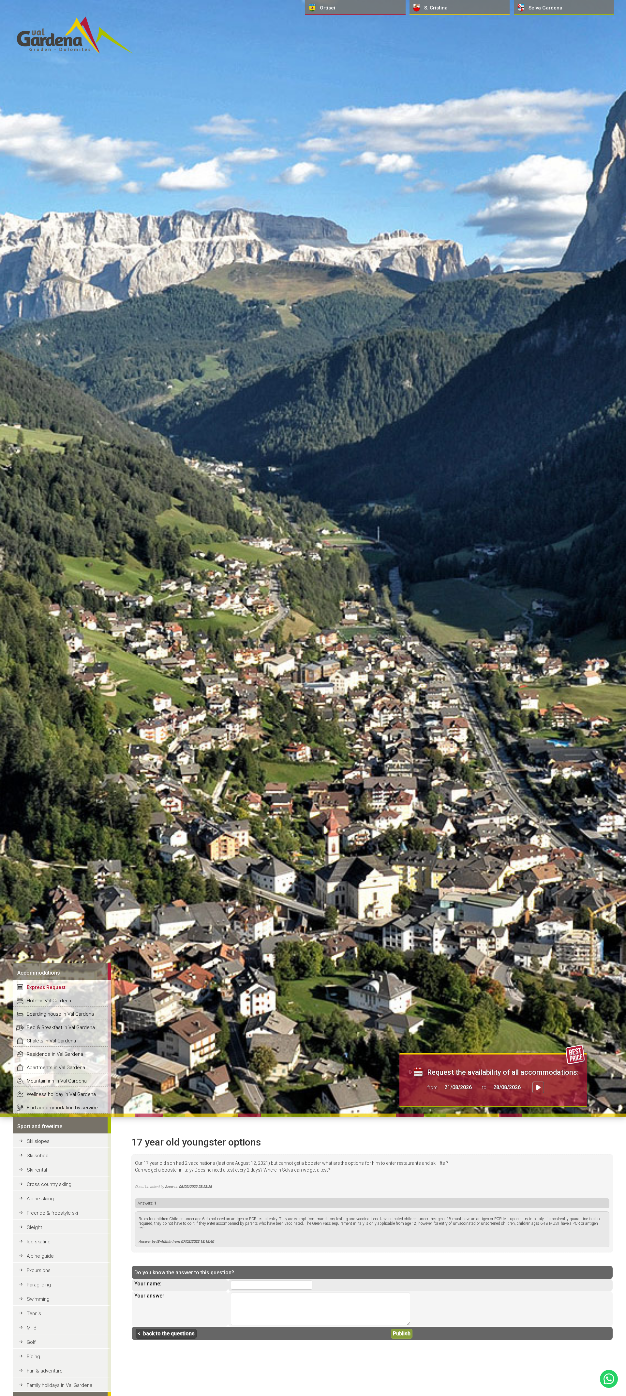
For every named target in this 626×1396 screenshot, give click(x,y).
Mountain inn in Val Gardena (57, 1081)
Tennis (34, 1313)
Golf (31, 1342)
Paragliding (39, 1285)
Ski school (38, 1156)
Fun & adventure (45, 1371)
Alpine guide (40, 1256)
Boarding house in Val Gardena (60, 1014)
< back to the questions (166, 1333)
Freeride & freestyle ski (52, 1213)
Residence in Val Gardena (55, 1054)
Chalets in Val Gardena (51, 1041)
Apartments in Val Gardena (56, 1067)
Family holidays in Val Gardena (59, 1385)
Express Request (46, 987)
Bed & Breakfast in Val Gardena (61, 1027)
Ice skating (39, 1242)
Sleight (34, 1227)
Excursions (39, 1270)
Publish (401, 1333)
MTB (32, 1328)
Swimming (38, 1299)
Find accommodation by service (62, 1108)
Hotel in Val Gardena (49, 1001)
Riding (33, 1356)
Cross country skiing (49, 1184)
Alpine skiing (40, 1199)
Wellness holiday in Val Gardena (61, 1094)
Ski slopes (38, 1141)
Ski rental (37, 1170)
